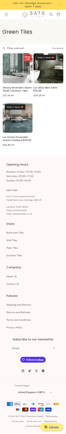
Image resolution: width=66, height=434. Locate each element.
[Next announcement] (60, 4)
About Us (11, 276)
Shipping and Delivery (19, 304)
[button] (6, 14)
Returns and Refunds (18, 312)
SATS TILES (21, 416)
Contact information (34, 426)
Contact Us (12, 283)
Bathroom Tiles (15, 232)
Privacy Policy (14, 327)
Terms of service (34, 421)
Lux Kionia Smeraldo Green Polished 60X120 (17, 139)
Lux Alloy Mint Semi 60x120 (45, 89)
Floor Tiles (12, 247)
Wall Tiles (11, 240)
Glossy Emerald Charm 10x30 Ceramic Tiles (17, 89)
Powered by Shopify (34, 416)
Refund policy (52, 416)
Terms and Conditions (18, 319)
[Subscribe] (53, 348)
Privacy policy (18, 421)
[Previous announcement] (5, 4)
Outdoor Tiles (14, 255)
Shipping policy (50, 421)
